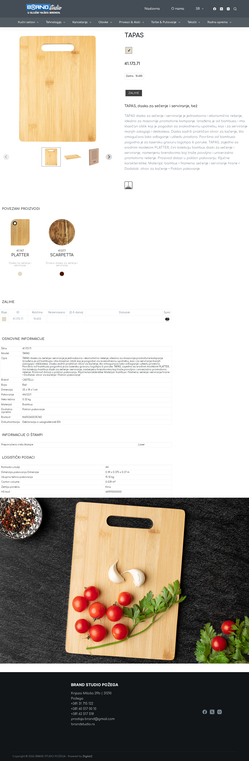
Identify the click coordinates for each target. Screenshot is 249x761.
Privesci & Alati (129, 22)
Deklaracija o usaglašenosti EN (41, 422)
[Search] (235, 8)
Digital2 (87, 756)
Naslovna (152, 9)
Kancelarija (80, 22)
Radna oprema (217, 22)
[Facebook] (214, 8)
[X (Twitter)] (221, 8)
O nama (177, 9)
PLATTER (20, 255)
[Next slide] (109, 157)
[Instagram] (228, 8)
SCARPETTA (62, 255)
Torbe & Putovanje (163, 22)
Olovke (103, 22)
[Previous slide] (6, 157)
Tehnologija (53, 22)
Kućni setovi (26, 22)
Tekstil (192, 22)
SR (198, 9)
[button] (51, 157)
